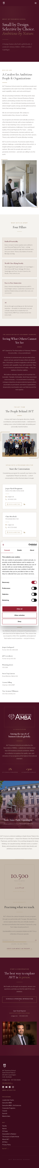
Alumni (4, 1128)
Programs (6, 1096)
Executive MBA (7, 1103)
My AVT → (5, 1148)
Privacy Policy (6, 1144)
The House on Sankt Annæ (10, 1136)
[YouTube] (6, 1087)
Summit (4, 1113)
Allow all (19, 609)
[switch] (34, 588)
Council (4, 1111)
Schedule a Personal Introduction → (19, 999)
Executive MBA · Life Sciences (11, 1105)
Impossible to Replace (9, 1134)
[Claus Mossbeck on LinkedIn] (24, 532)
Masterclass (6, 1116)
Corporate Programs (8, 1108)
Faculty (4, 1126)
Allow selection (19, 615)
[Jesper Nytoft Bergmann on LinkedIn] (24, 504)
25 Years (5, 1131)
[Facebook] (10, 1087)
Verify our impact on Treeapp (19, 948)
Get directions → (7, 1083)
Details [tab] (19, 550)
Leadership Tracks (8, 1100)
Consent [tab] (7, 550)
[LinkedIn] (3, 1087)
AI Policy (4, 1142)
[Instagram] (13, 1087)
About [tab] (32, 550)
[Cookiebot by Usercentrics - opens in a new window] (28, 545)
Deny (19, 621)
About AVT (5, 1139)
